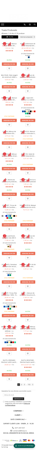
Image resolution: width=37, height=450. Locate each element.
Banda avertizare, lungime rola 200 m (9, 237)
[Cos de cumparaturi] (30, 24)
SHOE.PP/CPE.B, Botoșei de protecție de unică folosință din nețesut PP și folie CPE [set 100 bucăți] (28, 206)
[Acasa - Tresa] (18, 17)
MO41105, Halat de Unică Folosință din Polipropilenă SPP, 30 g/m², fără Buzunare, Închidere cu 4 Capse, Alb (27, 155)
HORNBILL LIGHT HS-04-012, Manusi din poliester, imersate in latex (28, 265)
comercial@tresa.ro (20, 431)
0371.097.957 (19, 428)
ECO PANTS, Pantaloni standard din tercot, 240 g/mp (9, 265)
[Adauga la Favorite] (9, 68)
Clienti (18, 415)
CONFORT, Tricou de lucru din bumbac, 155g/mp (9, 206)
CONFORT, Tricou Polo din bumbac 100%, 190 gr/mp (9, 294)
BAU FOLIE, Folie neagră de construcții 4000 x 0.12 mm (9, 76)
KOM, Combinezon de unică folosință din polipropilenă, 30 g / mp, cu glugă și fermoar (28, 45)
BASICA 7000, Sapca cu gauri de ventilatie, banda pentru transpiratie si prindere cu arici (9, 328)
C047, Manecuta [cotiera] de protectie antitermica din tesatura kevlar (9, 181)
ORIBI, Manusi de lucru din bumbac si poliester (28, 181)
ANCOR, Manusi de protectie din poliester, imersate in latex (28, 76)
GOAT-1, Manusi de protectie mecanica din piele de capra (28, 294)
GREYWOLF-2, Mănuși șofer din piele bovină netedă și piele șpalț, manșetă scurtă (27, 328)
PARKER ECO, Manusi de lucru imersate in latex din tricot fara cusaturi (27, 132)
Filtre (10, 37)
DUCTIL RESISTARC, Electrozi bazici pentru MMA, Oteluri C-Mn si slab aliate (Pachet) (27, 361)
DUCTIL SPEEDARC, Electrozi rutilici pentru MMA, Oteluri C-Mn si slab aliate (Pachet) (9, 361)
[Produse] (3, 25)
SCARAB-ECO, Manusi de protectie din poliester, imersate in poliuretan (9, 45)
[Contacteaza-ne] (24, 24)
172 (29, 384)
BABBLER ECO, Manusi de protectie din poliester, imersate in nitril (9, 99)
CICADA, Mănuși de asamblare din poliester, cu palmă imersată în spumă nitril (9, 132)
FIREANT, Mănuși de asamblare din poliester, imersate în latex (27, 237)
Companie (17, 411)
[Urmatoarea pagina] (32, 384)
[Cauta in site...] (34, 24)
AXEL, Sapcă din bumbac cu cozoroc (27, 99)
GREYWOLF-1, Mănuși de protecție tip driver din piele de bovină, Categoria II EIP (9, 155)
